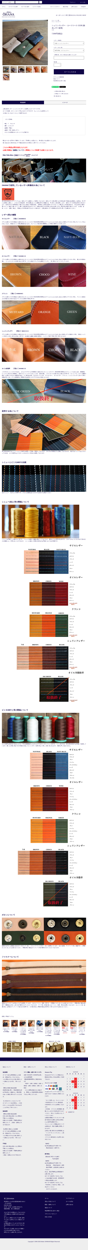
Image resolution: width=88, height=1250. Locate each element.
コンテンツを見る (36, 6)
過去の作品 (65, 6)
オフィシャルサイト (55, 6)
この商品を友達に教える (59, 91)
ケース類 (57, 20)
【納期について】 (18, 150)
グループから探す (25, 6)
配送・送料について (50, 1204)
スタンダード (58, 21)
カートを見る (69, 1201)
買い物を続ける (57, 96)
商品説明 (23, 102)
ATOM (50, 1217)
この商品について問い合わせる (61, 93)
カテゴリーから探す (13, 6)
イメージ (65, 102)
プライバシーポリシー (51, 1214)
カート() (82, 2)
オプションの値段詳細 (58, 77)
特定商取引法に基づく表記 (59, 80)
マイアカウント (70, 1198)
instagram (83, 6)
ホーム (3, 6)
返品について (56, 79)
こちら (49, 1139)
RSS (46, 1217)
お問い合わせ (74, 6)
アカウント (73, 2)
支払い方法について (50, 1201)
